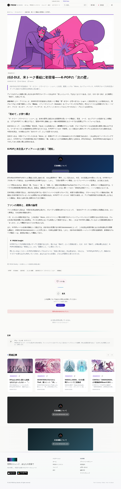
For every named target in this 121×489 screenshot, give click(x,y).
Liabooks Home (56, 1)
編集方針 (82, 470)
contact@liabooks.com (61, 171)
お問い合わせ (84, 467)
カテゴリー (55, 5)
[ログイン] (112, 5)
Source (31, 81)
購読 (94, 5)
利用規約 (82, 464)
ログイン (60, 305)
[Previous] (108, 354)
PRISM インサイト (35, 5)
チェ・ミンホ (18, 340)
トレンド (44, 5)
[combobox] (103, 5)
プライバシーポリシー (86, 461)
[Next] (112, 354)
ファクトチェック (85, 473)
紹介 (49, 5)
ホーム (26, 5)
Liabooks (18, 482)
